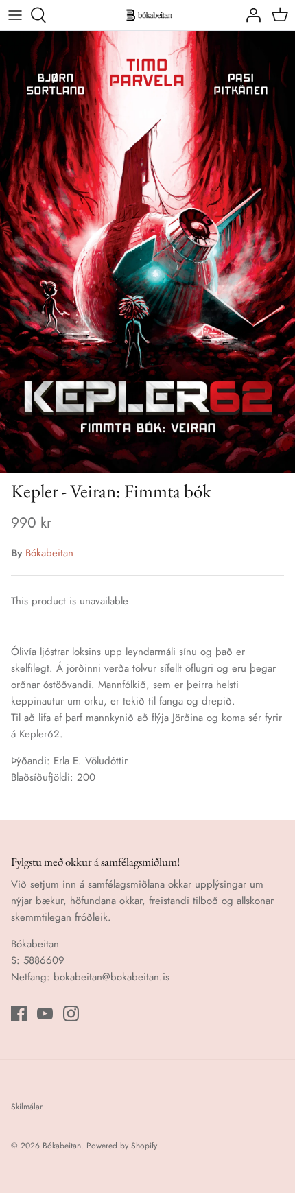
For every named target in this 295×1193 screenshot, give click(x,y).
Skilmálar (27, 1106)
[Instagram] (71, 1013)
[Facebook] (19, 1013)
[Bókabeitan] (147, 15)
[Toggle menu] (15, 15)
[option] (147, 252)
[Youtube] (45, 1013)
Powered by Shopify (121, 1145)
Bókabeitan (49, 552)
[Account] (250, 15)
